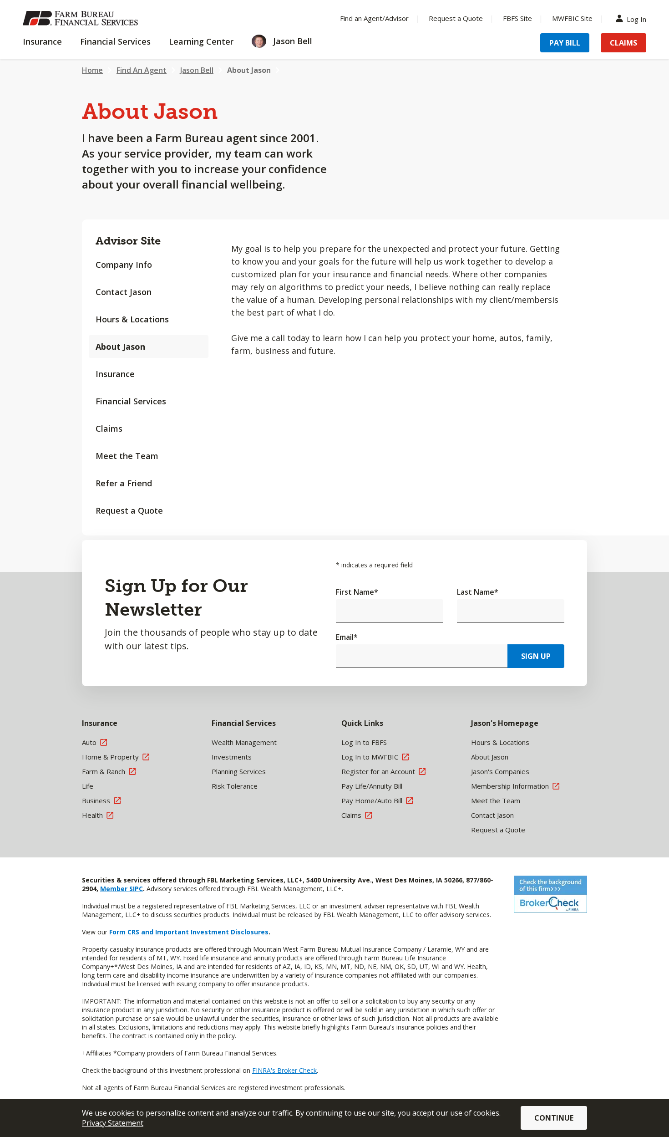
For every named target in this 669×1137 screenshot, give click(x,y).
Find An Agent (142, 70)
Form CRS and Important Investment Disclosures (189, 932)
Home (92, 70)
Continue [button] (553, 1118)
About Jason (249, 70)
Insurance (115, 373)
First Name (357, 592)
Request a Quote (456, 18)
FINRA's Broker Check (284, 1070)
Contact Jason (124, 291)
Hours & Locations (132, 319)
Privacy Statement (112, 1123)
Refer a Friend (124, 483)
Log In (636, 18)
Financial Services (131, 401)
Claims (623, 43)
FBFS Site (517, 18)
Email (347, 637)
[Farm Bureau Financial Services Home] (82, 18)
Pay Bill (564, 43)
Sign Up (536, 656)
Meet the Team (127, 455)
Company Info (124, 264)
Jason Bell (196, 70)
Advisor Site (128, 240)
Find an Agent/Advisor (374, 18)
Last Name (477, 592)
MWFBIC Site (572, 18)
